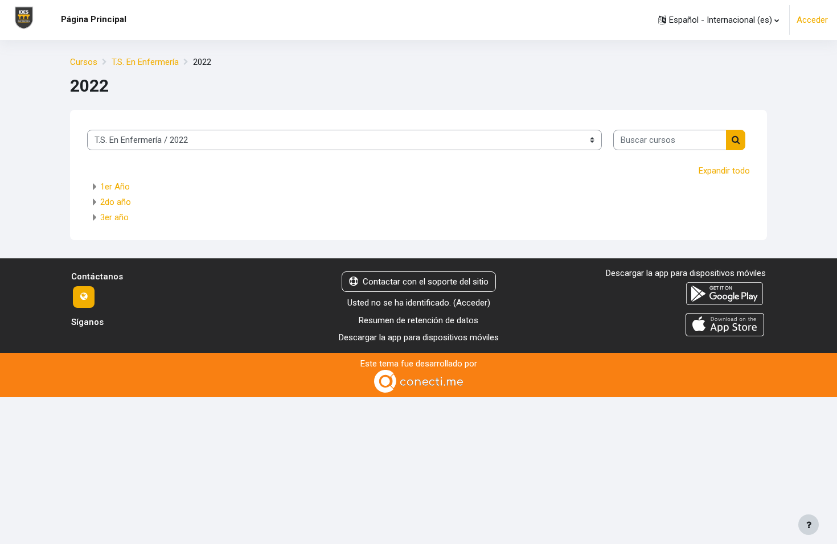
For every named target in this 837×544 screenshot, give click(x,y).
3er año (114, 217)
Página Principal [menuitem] (93, 19)
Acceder (812, 20)
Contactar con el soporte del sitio (426, 282)
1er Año (115, 187)
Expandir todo (724, 171)
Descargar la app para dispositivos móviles (419, 337)
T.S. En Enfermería (145, 62)
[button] (718, 20)
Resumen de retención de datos (418, 320)
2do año (115, 202)
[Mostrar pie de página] (808, 524)
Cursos (83, 62)
